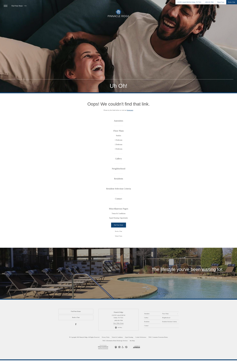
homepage (130, 110)
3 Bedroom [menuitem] (118, 149)
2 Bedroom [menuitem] (118, 144)
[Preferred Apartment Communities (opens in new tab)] (103, 349)
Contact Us (196, 278)
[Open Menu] (5, 6)
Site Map (132, 340)
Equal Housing (129, 337)
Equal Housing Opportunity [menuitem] (118, 218)
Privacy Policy (106, 337)
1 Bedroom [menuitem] (118, 140)
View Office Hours (118, 323)
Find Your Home (17, 6)
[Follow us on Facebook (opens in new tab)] (76, 324)
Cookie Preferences (140, 337)
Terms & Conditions (117, 337)
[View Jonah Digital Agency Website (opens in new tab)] (136, 347)
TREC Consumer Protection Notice (158, 337)
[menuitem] (118, 120)
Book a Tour (212, 278)
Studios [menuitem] (118, 136)
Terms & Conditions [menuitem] (118, 213)
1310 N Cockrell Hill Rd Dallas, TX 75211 (118, 316)
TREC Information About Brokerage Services (115, 340)
